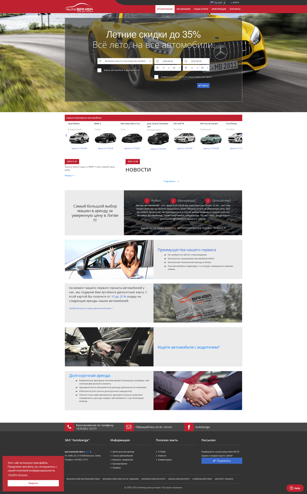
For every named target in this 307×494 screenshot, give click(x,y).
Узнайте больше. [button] (18, 475)
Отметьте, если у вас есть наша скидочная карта (186, 76)
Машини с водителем (123, 459)
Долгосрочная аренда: (90, 375)
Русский (218, 2)
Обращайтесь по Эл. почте (154, 427)
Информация (219, 9)
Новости (162, 455)
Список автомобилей (123, 455)
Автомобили (183, 9)
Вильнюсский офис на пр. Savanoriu (121, 479)
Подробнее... (170, 181)
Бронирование (165, 9)
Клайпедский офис (202, 479)
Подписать (224, 460)
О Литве (162, 451)
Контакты (235, 9)
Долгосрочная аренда (123, 451)
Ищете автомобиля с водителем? (189, 347)
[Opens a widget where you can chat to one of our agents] (295, 488)
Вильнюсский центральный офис (83, 479)
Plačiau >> (70, 175)
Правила (117, 467)
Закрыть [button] (33, 483)
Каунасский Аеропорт (179, 479)
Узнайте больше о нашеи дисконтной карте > (91, 308)
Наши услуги (201, 9)
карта (88, 451)
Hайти (204, 85)
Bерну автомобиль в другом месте (121, 70)
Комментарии (165, 459)
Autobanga (203, 427)
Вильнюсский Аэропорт (154, 479)
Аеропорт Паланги (224, 479)
